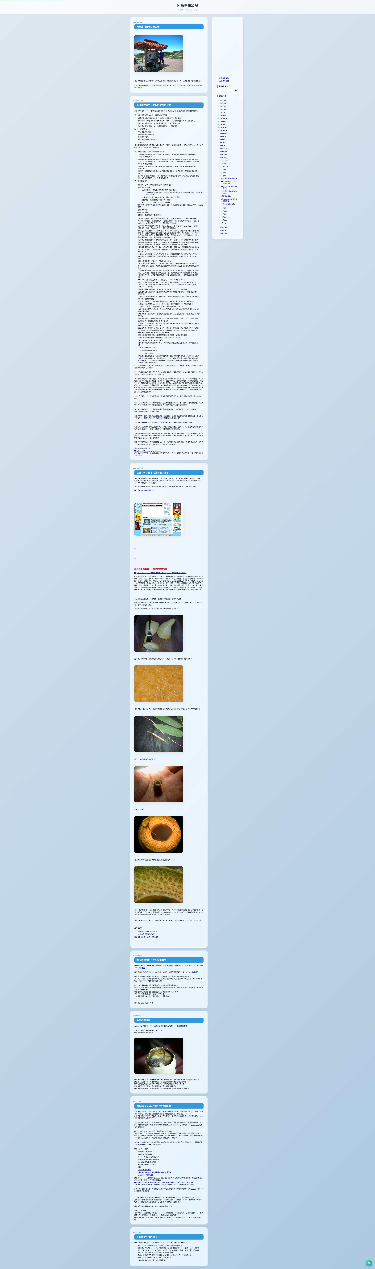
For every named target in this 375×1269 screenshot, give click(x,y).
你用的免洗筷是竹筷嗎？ (146, 934)
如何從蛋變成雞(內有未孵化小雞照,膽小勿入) (171, 1026)
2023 (222, 109)
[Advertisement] (229, 33)
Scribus (193, 1189)
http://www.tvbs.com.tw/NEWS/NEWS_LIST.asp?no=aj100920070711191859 (160, 573)
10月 (223, 167)
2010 (222, 149)
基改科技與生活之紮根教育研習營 (154, 105)
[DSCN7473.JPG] (158, 75)
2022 (222, 112)
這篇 (156, 937)
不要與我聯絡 (224, 78)
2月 (223, 220)
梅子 (150, 478)
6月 (223, 208)
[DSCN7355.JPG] (158, 655)
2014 (221, 137)
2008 (222, 155)
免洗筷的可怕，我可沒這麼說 (148, 932)
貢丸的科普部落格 (144, 1170)
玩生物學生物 (224, 81)
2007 (222, 158)
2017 (221, 127)
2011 (221, 146)
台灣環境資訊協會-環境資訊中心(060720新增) (154, 1172)
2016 (221, 130)
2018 (221, 124)
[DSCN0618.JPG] (158, 705)
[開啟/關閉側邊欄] (369, 1263)
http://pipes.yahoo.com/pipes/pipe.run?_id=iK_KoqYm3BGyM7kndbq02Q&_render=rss (163, 1182)
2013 (221, 140)
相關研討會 (140, 453)
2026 (222, 100)
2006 (222, 227)
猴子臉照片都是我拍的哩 (143, 490)
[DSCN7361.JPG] (158, 756)
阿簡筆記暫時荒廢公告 (148, 26)
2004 (222, 233)
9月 (223, 170)
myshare (140, 1026)
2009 (222, 152)
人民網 (140, 1175)
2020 (222, 118)
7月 (223, 176)
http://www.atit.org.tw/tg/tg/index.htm (147, 451)
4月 (223, 214)
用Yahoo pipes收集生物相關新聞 (154, 1105)
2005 (222, 230)
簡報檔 (143, 360)
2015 (221, 134)
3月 (223, 217)
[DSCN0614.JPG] (158, 906)
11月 (223, 164)
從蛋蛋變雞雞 (143, 1020)
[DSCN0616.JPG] (158, 806)
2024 (222, 106)
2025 (222, 103)
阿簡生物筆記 (187, 5)
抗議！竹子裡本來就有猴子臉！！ (154, 472)
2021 (221, 115)
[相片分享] (158, 1077)
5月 (223, 211)
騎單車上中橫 (143, 85)
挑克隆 (164, 418)
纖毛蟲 (160, 418)
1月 (223, 223)
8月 (223, 173)
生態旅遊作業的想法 (147, 1236)
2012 (221, 143)
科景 (139, 1167)
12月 (223, 160)
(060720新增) (148, 1175)
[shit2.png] (158, 539)
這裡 (193, 972)
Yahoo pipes (195, 1125)
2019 (221, 121)
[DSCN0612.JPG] (158, 856)
